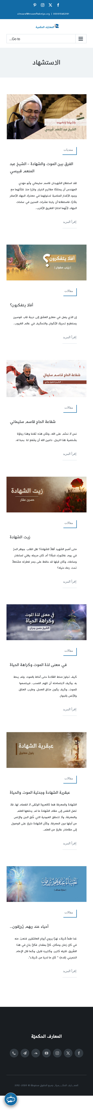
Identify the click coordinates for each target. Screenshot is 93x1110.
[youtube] (46, 1053)
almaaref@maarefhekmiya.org (33, 14)
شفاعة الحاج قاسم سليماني (33, 421)
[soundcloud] (35, 1053)
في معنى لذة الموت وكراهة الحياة (38, 664)
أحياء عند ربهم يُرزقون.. (29, 926)
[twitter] (68, 1053)
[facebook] (79, 1053)
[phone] (14, 1053)
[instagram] (57, 1053)
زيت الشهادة (20, 537)
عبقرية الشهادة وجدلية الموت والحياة (40, 792)
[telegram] (25, 1053)
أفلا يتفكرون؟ (21, 305)
